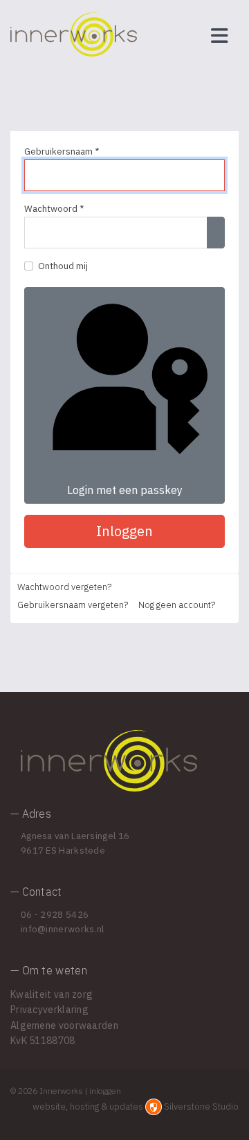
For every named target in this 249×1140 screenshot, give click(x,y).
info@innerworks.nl (62, 929)
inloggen (105, 1090)
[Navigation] (220, 34)
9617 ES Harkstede (63, 850)
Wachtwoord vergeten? (64, 587)
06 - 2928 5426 (55, 915)
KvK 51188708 (42, 1040)
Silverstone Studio (201, 1106)
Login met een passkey (125, 490)
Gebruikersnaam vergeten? (72, 605)
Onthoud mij (63, 266)
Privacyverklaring (49, 1009)
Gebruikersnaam (61, 151)
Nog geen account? (176, 605)
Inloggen (124, 531)
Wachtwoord (54, 209)
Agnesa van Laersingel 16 (75, 836)
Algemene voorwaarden (64, 1025)
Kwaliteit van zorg (51, 994)
